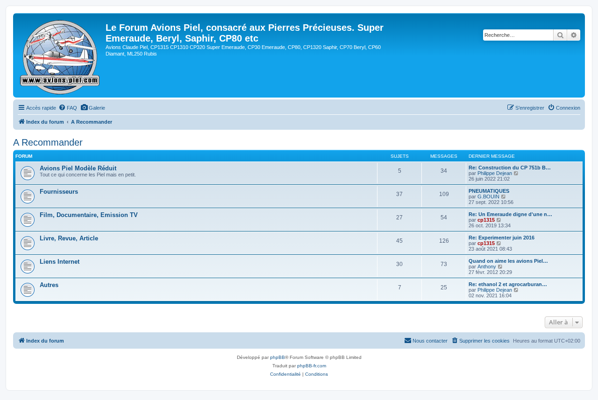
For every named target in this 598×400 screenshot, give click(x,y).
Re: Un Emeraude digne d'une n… (510, 214)
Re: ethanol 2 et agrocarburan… (508, 284)
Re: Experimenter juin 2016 (501, 237)
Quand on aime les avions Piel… (508, 261)
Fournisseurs (59, 191)
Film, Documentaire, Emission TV (89, 214)
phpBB (277, 357)
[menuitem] (67, 107)
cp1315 (486, 220)
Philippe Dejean (494, 173)
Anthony (486, 266)
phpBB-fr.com (311, 365)
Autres (49, 284)
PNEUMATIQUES (489, 191)
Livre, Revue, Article (69, 238)
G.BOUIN (488, 196)
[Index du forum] (60, 55)
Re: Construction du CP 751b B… (510, 167)
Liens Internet (59, 261)
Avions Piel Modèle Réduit (78, 168)
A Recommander (48, 142)
